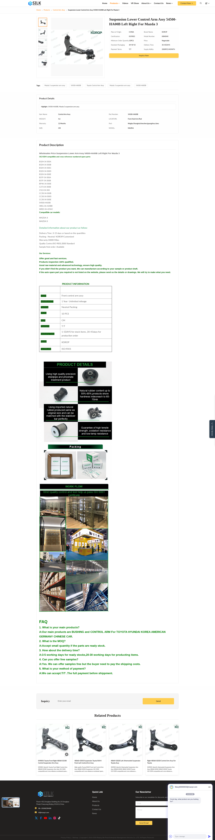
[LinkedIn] (50, 818)
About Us (145, 3)
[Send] (209, 836)
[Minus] (209, 787)
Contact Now (186, 3)
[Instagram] (54, 818)
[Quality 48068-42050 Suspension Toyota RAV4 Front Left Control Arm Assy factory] (89, 740)
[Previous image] (55, 47)
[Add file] (170, 836)
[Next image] (99, 47)
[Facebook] (40, 818)
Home (104, 3)
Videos (125, 3)
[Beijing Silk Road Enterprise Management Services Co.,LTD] (34, 3)
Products (114, 3)
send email (144, 823)
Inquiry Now (144, 55)
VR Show (135, 3)
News (168, 3)
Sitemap (75, 837)
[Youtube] (45, 818)
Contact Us (158, 3)
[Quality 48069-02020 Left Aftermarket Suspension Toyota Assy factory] (125, 740)
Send (158, 701)
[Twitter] (36, 818)
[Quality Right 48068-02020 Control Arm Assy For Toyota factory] (162, 740)
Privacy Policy (66, 837)
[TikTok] (59, 818)
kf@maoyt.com (43, 812)
